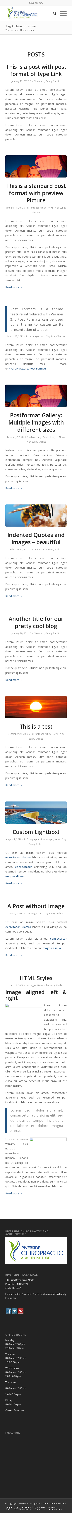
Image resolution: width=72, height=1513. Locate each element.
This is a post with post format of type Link (36, 70)
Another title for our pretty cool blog (36, 622)
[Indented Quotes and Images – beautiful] (36, 515)
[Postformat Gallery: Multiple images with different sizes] (36, 396)
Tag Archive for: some (20, 26)
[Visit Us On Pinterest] (21, 1311)
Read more (12, 287)
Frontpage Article (37, 207)
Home (23, 30)
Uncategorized (36, 336)
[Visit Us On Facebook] (8, 1311)
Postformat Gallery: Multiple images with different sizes (36, 422)
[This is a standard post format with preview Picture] (36, 166)
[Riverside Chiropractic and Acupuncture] (36, 1263)
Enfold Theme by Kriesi (54, 1503)
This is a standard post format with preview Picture (36, 193)
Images (54, 437)
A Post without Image (36, 906)
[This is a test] (36, 707)
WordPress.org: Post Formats (28, 368)
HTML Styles (36, 978)
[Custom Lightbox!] (36, 812)
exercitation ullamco (18, 857)
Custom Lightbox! (36, 832)
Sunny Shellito (53, 81)
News (37, 81)
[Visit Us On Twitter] (14, 1311)
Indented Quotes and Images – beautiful (36, 538)
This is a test (36, 726)
